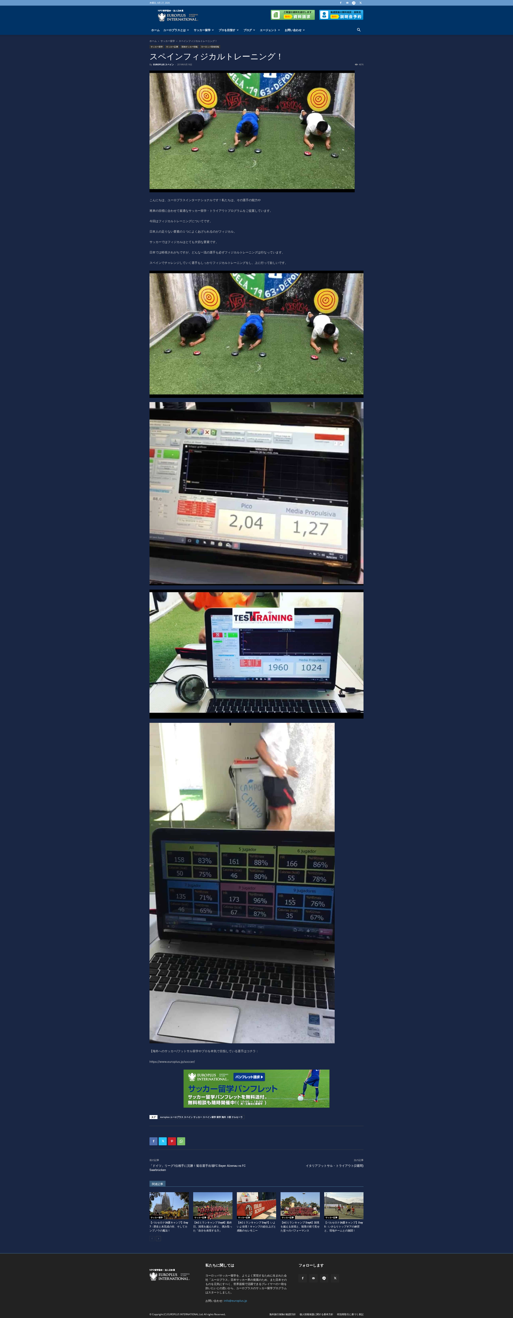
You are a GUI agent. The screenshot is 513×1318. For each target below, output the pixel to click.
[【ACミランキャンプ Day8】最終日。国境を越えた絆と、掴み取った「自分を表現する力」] (212, 1205)
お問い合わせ (293, 30)
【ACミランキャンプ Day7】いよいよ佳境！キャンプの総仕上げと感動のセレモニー (256, 1226)
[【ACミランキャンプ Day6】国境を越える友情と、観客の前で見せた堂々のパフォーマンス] (300, 1205)
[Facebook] (341, 3)
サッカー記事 (172, 46)
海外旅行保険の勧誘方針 (282, 1314)
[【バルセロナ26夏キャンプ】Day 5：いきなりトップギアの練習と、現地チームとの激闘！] (344, 1205)
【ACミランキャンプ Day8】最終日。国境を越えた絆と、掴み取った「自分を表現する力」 (212, 1226)
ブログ (247, 30)
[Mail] (347, 3)
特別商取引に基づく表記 (350, 1314)
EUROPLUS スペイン (163, 64)
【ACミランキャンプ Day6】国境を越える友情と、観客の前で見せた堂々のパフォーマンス (300, 1226)
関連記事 (157, 1184)
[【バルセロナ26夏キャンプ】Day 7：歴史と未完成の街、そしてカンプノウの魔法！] (169, 1205)
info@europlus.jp (235, 1301)
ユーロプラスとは (174, 30)
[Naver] (354, 3)
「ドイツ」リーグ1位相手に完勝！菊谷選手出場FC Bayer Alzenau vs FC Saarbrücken (197, 1168)
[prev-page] (152, 1238)
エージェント (268, 30)
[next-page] (158, 1238)
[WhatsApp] (181, 1141)
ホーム (155, 30)
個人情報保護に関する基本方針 (316, 1314)
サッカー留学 (202, 30)
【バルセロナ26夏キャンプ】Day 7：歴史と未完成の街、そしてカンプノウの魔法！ (168, 1226)
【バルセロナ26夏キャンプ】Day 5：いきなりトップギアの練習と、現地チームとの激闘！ (343, 1226)
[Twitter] (360, 3)
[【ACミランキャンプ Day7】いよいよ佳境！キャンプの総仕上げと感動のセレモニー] (256, 1205)
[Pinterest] (172, 1141)
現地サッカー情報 (190, 46)
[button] (359, 30)
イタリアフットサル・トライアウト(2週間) (335, 1166)
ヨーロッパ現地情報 (210, 46)
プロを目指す (227, 30)
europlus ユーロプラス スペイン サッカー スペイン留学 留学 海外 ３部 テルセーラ (201, 1116)
